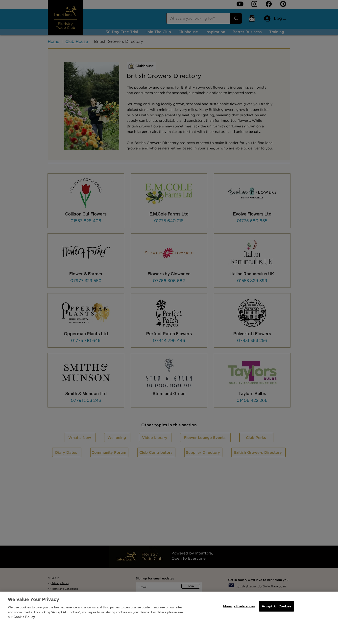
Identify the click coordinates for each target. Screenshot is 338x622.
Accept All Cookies (276, 606)
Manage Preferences (239, 606)
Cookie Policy (24, 617)
